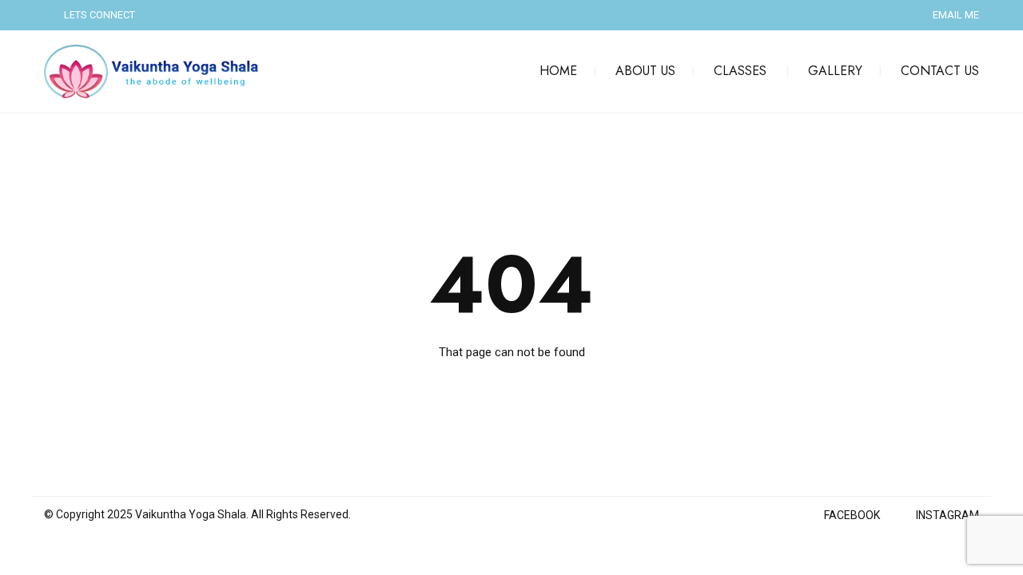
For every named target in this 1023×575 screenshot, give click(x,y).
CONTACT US (940, 70)
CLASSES (740, 70)
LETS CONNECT (99, 15)
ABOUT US (645, 70)
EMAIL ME (956, 15)
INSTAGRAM (947, 515)
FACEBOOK (852, 515)
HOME (558, 70)
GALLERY (835, 70)
